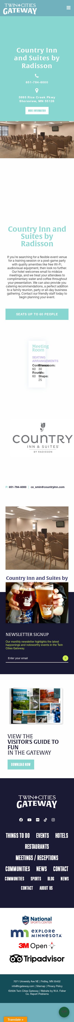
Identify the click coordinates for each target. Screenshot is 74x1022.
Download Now (21, 764)
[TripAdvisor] (37, 958)
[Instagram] (53, 820)
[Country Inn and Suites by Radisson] (37, 437)
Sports (36, 878)
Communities (18, 868)
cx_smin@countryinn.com (48, 487)
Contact (60, 868)
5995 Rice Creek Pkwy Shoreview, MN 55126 (37, 99)
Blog (51, 878)
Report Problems (39, 994)
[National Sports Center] (37, 920)
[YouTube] (29, 820)
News (41, 868)
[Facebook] (21, 820)
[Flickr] (37, 820)
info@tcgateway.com (23, 986)
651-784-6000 (37, 82)
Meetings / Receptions (37, 857)
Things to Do (18, 835)
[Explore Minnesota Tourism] (37, 933)
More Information (37, 110)
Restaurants (37, 846)
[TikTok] (45, 820)
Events (42, 835)
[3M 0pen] (37, 945)
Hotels (61, 835)
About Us (46, 887)
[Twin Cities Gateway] (20, 9)
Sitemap (40, 986)
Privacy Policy (54, 986)
